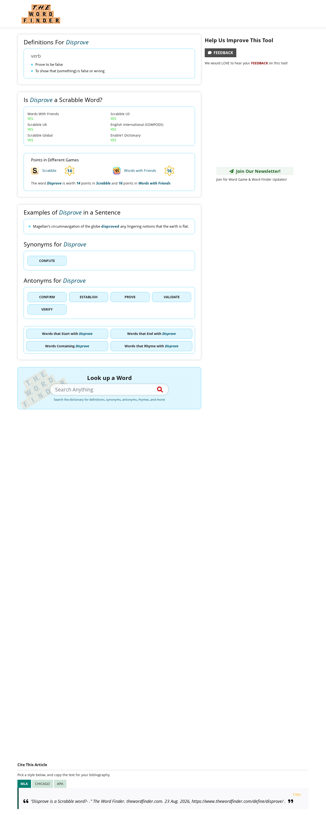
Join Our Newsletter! (257, 171)
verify (47, 309)
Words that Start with (67, 333)
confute (47, 260)
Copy (297, 794)
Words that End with (151, 333)
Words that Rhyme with (152, 346)
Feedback (222, 52)
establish (89, 297)
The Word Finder (40, 14)
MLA (24, 783)
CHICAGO (42, 783)
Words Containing (67, 346)
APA (60, 783)
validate (172, 297)
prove (130, 297)
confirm (47, 297)
